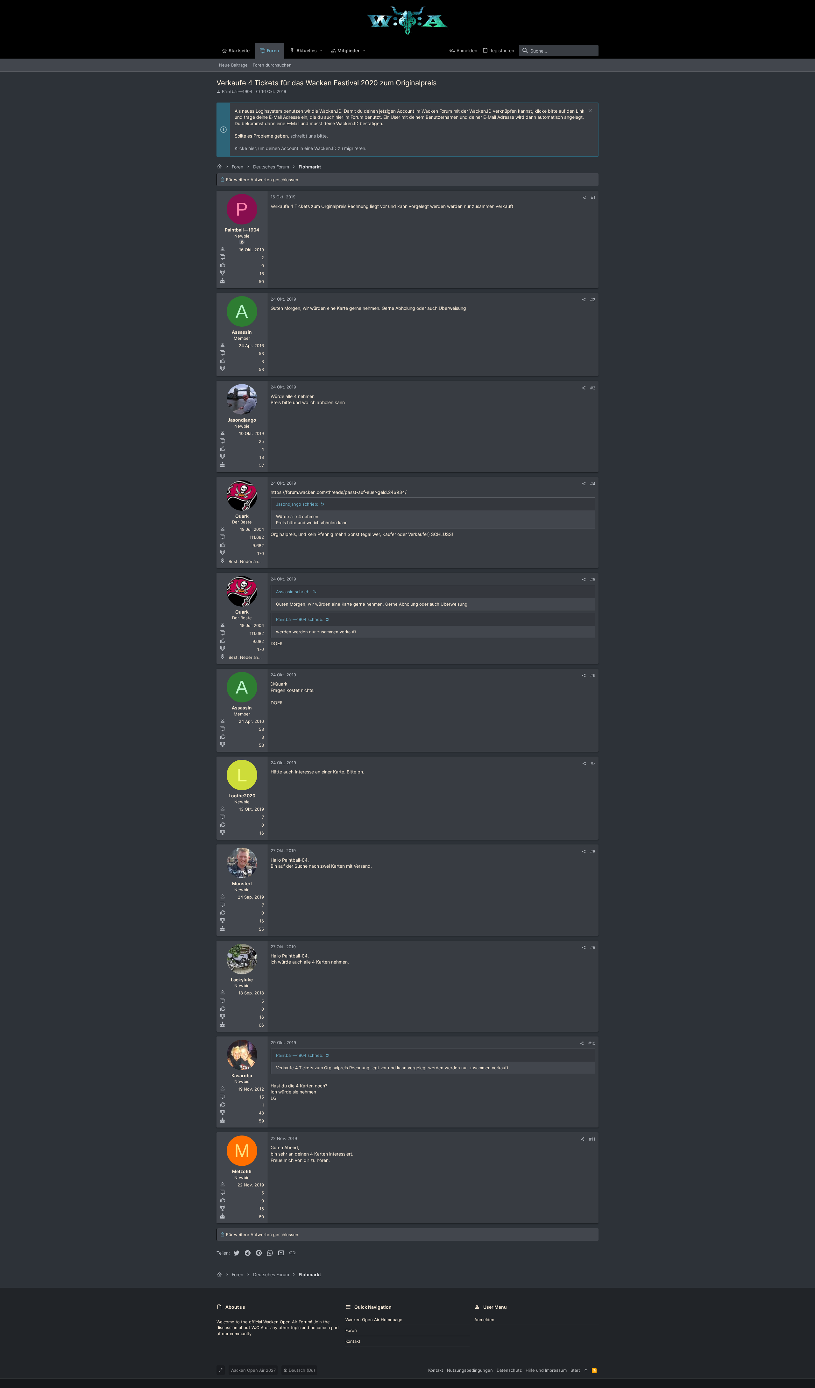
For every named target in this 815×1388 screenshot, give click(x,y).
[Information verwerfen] (589, 111)
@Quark (279, 684)
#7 (593, 763)
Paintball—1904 (237, 91)
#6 (592, 675)
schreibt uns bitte (308, 136)
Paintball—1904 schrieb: (299, 619)
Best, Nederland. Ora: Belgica (258, 561)
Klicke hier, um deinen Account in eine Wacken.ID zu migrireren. (300, 148)
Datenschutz (509, 1370)
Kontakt (352, 1341)
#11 (592, 1139)
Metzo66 (242, 1171)
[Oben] (586, 1370)
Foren (351, 1330)
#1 (593, 197)
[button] (321, 50)
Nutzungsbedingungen (470, 1370)
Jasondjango (242, 420)
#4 (592, 483)
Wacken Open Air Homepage (373, 1319)
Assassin (242, 332)
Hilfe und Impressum (546, 1370)
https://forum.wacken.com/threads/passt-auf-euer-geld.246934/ (339, 492)
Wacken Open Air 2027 (253, 1370)
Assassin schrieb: (293, 591)
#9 (592, 947)
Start (575, 1370)
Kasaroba (241, 1075)
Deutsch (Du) (301, 1370)
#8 (592, 851)
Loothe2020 (242, 795)
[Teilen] (584, 198)
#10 (591, 1043)
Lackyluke (242, 979)
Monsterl (242, 883)
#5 (592, 579)
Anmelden (484, 1319)
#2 (592, 299)
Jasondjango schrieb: (297, 504)
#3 (592, 387)
